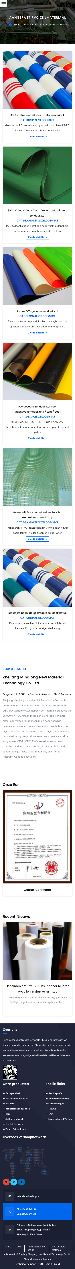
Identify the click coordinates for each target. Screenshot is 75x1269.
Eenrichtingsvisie (14, 1124)
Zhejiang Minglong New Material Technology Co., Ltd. (45, 1254)
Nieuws (52, 1108)
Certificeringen (56, 1103)
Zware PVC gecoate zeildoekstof (37, 311)
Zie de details (36, 137)
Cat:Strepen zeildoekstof (37, 120)
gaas (7, 1113)
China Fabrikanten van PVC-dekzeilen (41, 705)
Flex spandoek (12, 1093)
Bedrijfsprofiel (55, 1093)
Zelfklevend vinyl (14, 1118)
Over (19, 1246)
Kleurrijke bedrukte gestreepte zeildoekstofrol (37, 613)
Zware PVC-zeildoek (15, 1129)
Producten (30, 24)
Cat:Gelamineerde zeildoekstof (37, 221)
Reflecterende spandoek (18, 1108)
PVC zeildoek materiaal (17, 1098)
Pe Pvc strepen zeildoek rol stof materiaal (37, 115)
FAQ (50, 1113)
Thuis (17, 24)
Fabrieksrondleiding (58, 1098)
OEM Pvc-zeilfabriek (14, 710)
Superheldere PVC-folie (60, 1118)
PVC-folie (10, 1103)
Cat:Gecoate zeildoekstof (37, 316)
